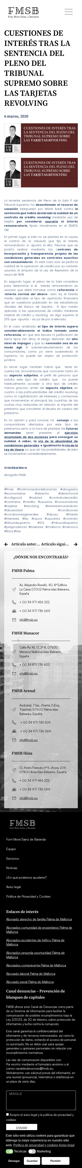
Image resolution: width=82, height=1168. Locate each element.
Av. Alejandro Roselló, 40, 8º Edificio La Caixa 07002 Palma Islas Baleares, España (45, 589)
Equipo (11, 849)
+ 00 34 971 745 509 (35, 722)
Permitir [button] (55, 1160)
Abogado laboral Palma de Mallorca (30, 974)
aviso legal (30, 1115)
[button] (9, 1151)
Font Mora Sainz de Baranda (26, 839)
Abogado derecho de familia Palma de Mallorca (39, 919)
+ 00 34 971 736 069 (35, 611)
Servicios (12, 858)
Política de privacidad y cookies (35, 1145)
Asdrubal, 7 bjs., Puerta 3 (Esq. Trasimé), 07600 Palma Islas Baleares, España (40, 709)
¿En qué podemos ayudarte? (26, 877)
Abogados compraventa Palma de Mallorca (36, 965)
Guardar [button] (32, 1160)
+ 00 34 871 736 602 (35, 665)
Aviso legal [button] (66, 1145)
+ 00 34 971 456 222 (35, 602)
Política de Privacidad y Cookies (28, 896)
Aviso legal (13, 887)
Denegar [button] (14, 1160)
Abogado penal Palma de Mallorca (30, 982)
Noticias (11, 868)
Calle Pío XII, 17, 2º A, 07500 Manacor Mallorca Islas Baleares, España (41, 652)
